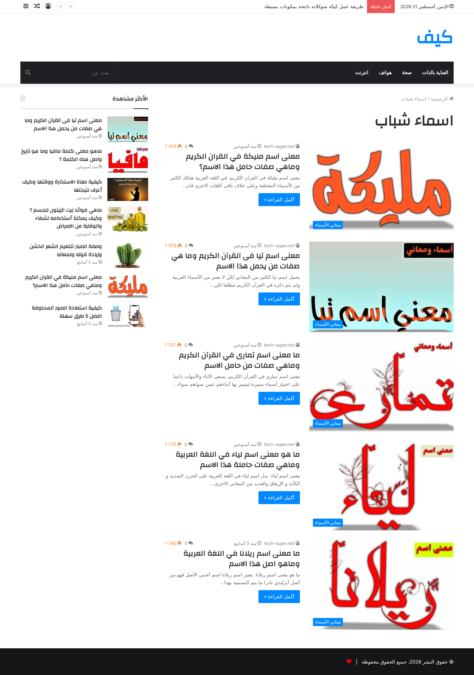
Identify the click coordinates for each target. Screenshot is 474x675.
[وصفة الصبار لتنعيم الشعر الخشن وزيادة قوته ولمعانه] (127, 255)
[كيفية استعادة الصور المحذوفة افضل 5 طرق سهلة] (127, 315)
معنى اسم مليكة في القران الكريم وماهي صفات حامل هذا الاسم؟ (243, 161)
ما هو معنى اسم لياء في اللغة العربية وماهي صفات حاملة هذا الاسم (238, 459)
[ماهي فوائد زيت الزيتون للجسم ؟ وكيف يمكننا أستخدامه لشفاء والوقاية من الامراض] (127, 219)
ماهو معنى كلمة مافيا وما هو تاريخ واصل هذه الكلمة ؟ (61, 155)
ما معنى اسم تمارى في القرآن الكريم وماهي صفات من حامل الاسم (239, 360)
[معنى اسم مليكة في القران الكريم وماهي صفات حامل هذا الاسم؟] (127, 286)
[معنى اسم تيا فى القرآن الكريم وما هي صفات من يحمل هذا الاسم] (127, 129)
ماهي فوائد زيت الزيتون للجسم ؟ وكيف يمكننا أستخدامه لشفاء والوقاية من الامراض (66, 218)
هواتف (385, 72)
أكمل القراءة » (279, 199)
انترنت (361, 72)
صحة (407, 72)
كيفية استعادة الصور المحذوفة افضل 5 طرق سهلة (67, 312)
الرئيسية (440, 99)
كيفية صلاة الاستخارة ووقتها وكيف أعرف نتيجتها (62, 186)
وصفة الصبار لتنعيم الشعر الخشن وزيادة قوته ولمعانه (66, 250)
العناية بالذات (435, 72)
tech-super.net (279, 146)
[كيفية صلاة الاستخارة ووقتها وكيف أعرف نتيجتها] (127, 189)
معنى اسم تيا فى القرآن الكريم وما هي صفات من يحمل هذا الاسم (235, 261)
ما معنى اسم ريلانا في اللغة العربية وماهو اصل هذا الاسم (241, 558)
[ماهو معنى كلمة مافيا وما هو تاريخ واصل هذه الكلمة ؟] (127, 160)
